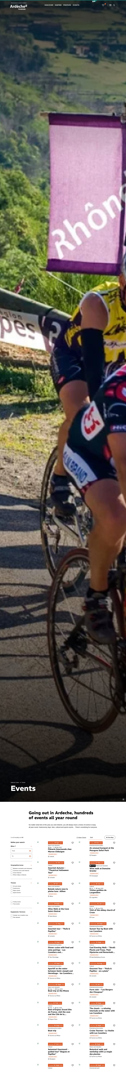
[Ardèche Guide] (18, 7)
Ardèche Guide (15, 782)
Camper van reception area (20, 915)
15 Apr (56, 843)
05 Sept (56, 1025)
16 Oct (96, 843)
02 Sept (100, 923)
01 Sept (56, 1065)
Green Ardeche (17, 872)
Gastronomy (16, 888)
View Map (110, 837)
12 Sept (98, 1025)
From (13, 850)
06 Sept (97, 1044)
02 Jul (98, 884)
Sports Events (17, 892)
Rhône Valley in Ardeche (19, 875)
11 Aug (58, 923)
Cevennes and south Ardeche (21, 870)
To (12, 856)
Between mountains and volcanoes (22, 868)
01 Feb (55, 1003)
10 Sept (57, 942)
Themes (13, 883)
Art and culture (17, 886)
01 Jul (99, 903)
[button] (95, 1)
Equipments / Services (18, 912)
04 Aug (99, 963)
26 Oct (55, 884)
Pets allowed (16, 917)
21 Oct (58, 863)
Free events (16, 904)
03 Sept (57, 963)
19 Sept (56, 903)
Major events (16, 890)
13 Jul (97, 984)
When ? (13, 846)
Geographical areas (17, 865)
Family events (17, 901)
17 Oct (98, 863)
